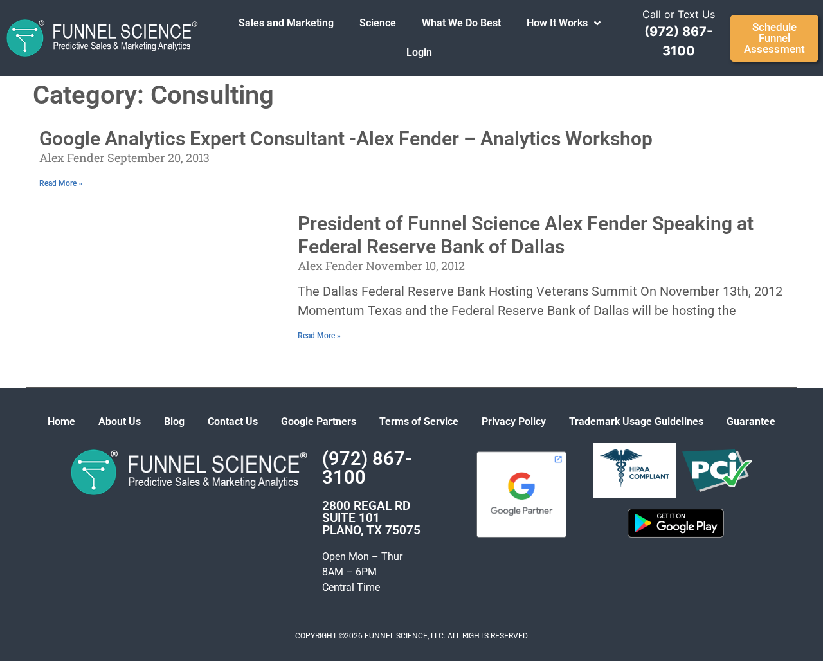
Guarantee (751, 421)
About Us (119, 421)
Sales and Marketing (286, 23)
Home (61, 421)
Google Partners (318, 421)
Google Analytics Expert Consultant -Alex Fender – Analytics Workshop (346, 138)
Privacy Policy (514, 421)
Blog (174, 421)
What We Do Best (461, 23)
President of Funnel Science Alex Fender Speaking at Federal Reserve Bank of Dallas (526, 235)
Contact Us (233, 421)
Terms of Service (418, 421)
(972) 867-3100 (367, 468)
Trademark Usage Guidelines (636, 421)
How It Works (557, 23)
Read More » (60, 183)
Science (377, 23)
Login (419, 52)
